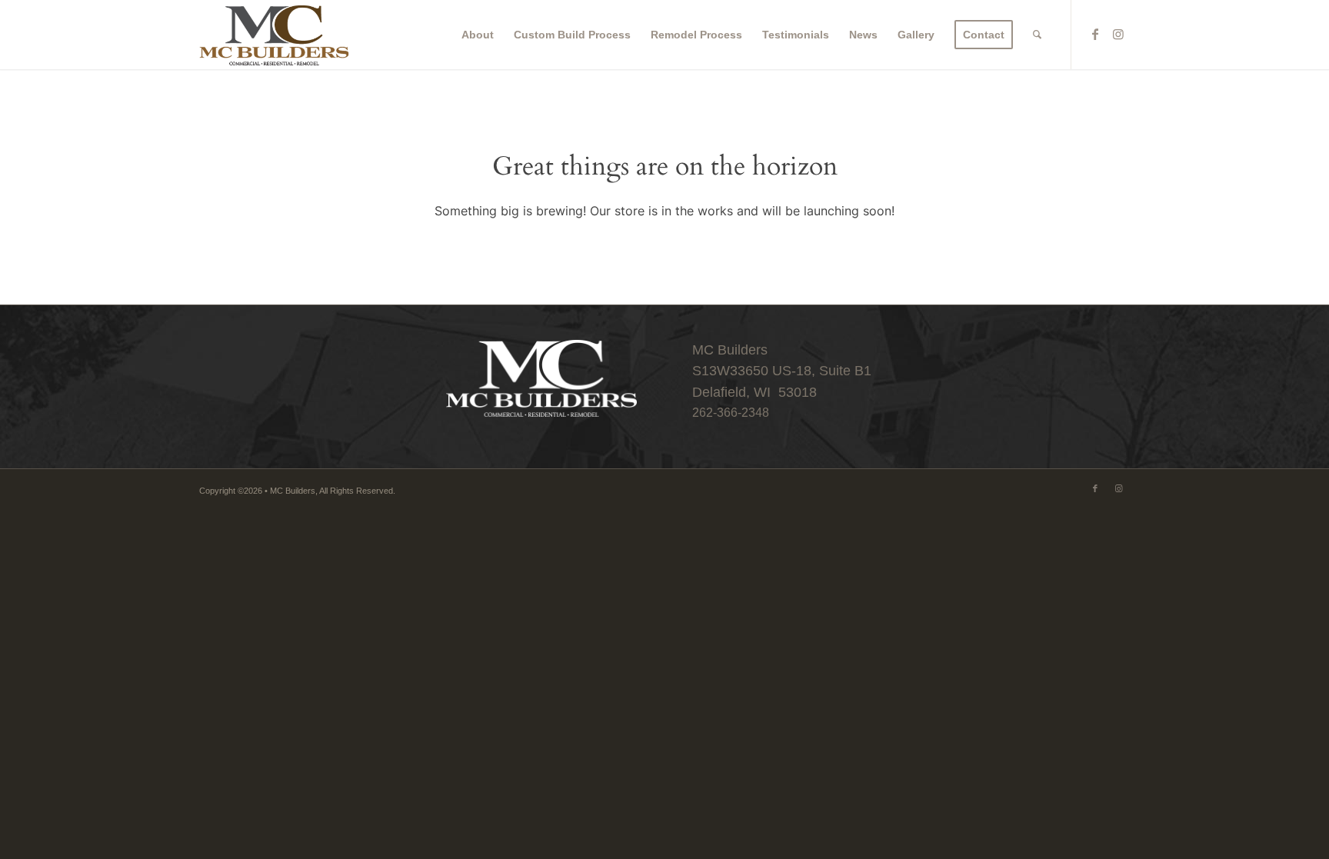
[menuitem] (477, 34)
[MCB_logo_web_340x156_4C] (274, 34)
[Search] (1037, 34)
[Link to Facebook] (1095, 33)
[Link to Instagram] (1118, 33)
